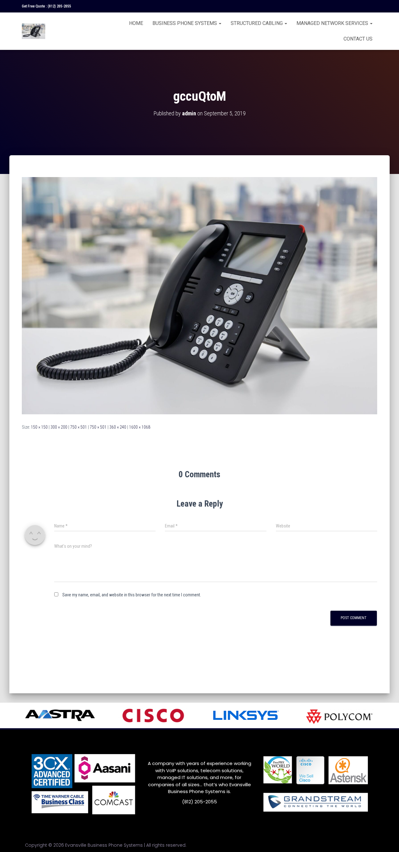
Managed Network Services (332, 23)
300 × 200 (58, 427)
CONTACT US (358, 39)
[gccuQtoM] (199, 295)
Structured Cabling (257, 23)
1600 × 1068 (139, 427)
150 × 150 (39, 427)
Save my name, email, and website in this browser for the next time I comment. (131, 594)
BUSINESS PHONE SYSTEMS (185, 23)
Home (136, 23)
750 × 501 (78, 427)
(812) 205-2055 (59, 6)
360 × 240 (117, 427)
